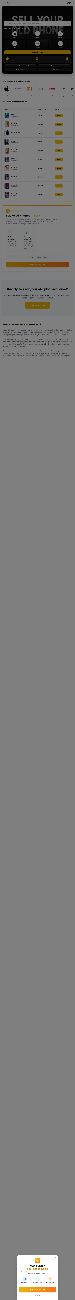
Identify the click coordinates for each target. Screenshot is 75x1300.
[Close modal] (55, 1257)
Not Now (37, 1295)
